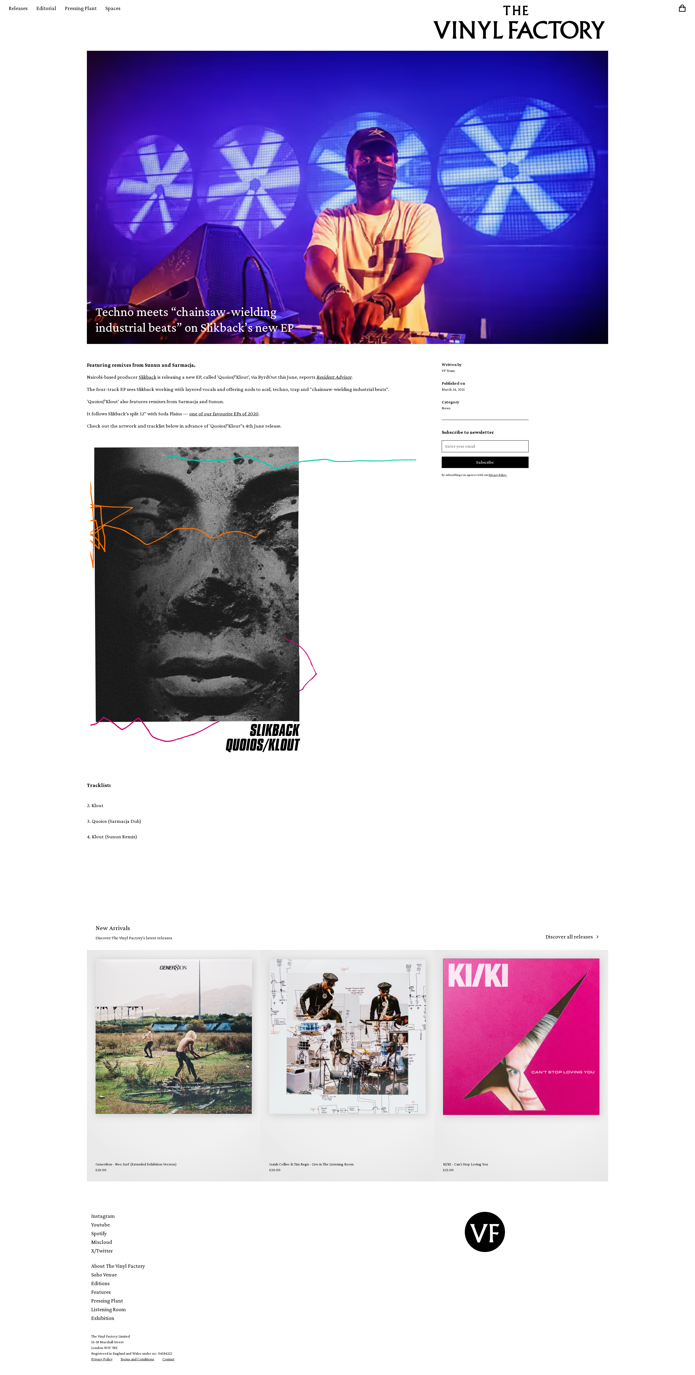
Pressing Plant (81, 8)
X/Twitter (102, 1251)
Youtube (100, 1225)
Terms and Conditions (137, 1359)
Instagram (103, 1216)
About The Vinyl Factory (118, 1266)
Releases (18, 8)
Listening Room (108, 1309)
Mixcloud (101, 1242)
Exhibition (102, 1318)
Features (101, 1292)
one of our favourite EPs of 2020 (223, 413)
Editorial (46, 8)
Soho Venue (104, 1275)
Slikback (147, 377)
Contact (168, 1359)
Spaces (113, 8)
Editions (100, 1283)
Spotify (99, 1233)
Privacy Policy (101, 1359)
